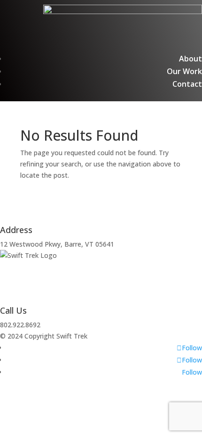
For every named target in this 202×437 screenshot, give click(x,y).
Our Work (184, 71)
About (190, 58)
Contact (187, 84)
